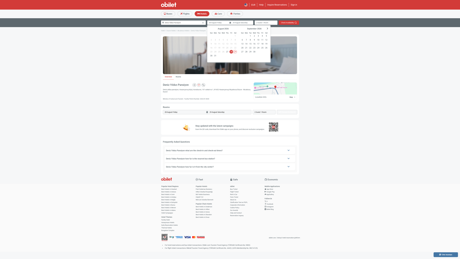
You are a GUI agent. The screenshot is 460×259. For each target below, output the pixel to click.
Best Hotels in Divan (202, 217)
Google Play (270, 192)
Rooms (178, 77)
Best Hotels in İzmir (168, 194)
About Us (233, 200)
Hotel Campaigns (167, 213)
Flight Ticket (234, 192)
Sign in (294, 4)
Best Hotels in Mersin (168, 208)
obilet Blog (270, 209)
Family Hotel (165, 220)
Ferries (236, 13)
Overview (168, 77)
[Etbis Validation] (164, 238)
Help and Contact (236, 213)
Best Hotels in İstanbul (169, 189)
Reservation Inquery (237, 215)
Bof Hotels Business (203, 194)
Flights (186, 13)
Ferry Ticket (234, 197)
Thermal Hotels (166, 228)
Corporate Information (237, 205)
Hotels (203, 13)
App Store (269, 189)
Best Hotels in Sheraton (204, 214)
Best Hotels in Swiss (203, 212)
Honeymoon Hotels (167, 222)
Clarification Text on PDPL (239, 202)
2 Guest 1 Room (262, 23)
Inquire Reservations (277, 4)
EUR (253, 5)
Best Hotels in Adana (168, 210)
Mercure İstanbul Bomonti (204, 200)
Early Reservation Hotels (169, 225)
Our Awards (234, 210)
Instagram (269, 207)
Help (261, 4)
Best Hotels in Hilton (203, 209)
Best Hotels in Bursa (168, 205)
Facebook (269, 204)
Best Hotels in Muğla (168, 200)
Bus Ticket (233, 189)
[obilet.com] (174, 7)
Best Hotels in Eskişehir (169, 202)
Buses (169, 13)
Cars (219, 13)
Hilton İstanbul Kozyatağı (204, 192)
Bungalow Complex (167, 230)
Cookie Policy (234, 208)
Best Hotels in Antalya (168, 197)
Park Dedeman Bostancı (204, 189)
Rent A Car (233, 194)
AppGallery (270, 194)
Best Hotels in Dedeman (204, 207)
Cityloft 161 (199, 197)
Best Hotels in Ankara (168, 192)
